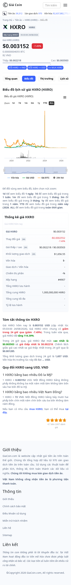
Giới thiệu (8, 499)
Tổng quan (11, 78)
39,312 (19, 13)
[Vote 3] (56, 420)
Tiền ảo (18, 20)
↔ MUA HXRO (55, 67)
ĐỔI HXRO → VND (17, 67)
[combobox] (52, 5)
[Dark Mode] (5, 13)
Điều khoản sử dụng (14, 513)
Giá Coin (12, 5)
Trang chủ (7, 20)
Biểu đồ (44, 20)
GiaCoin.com (34, 572)
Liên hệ (7, 528)
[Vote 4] (60, 420)
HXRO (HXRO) (31, 20)
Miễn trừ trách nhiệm (15, 520)
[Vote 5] (65, 420)
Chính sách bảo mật (14, 506)
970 (40, 13)
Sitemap (7, 535)
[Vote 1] (48, 420)
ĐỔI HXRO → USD (36, 67)
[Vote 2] (52, 420)
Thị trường (46, 78)
